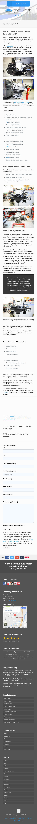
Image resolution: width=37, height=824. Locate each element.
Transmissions (8, 717)
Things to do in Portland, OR (9, 419)
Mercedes (6, 784)
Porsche (6, 790)
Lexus (5, 782)
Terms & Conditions (10, 818)
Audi (5, 763)
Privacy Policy (21, 818)
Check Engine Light (9, 706)
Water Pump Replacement (11, 722)
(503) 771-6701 (18, 568)
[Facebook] (4, 583)
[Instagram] (11, 583)
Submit (7, 547)
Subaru (8, 146)
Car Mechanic (8, 703)
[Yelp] (15, 583)
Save (27, 557)
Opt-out (10, 529)
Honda (5, 774)
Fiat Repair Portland (9, 771)
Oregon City (7, 741)
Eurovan (6, 768)
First (4, 447)
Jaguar (6, 776)
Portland (6, 733)
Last (4, 455)
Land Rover (7, 779)
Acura (5, 760)
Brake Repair (7, 701)
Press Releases (18, 821)
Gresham (6, 739)
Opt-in (4, 529)
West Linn (6, 744)
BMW (7, 157)
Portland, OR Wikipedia (25, 417)
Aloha (5, 747)
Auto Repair (12, 416)
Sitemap (29, 818)
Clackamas (7, 736)
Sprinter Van (7, 792)
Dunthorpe (7, 749)
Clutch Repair (7, 709)
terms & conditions (14, 541)
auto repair (10, 46)
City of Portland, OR (16, 417)
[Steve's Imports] (18, 10)
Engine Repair (8, 714)
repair (6, 392)
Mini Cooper (7, 787)
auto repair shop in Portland (21, 102)
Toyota (5, 798)
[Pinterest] (18, 583)
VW (7, 122)
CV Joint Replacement (10, 711)
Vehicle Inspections (9, 719)
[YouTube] (8, 583)
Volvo (5, 800)
